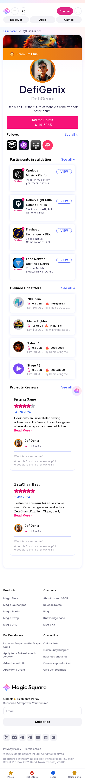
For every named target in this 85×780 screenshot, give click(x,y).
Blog (46, 611)
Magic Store (11, 598)
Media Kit (49, 624)
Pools (10, 776)
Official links (51, 643)
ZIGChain (34, 299)
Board (53, 776)
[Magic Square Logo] (6, 11)
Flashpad (32, 229)
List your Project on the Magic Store (22, 645)
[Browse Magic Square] (78, 11)
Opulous (32, 170)
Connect (65, 11)
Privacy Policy (12, 748)
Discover (16, 19)
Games (69, 19)
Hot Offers (32, 776)
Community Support (55, 650)
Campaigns (74, 776)
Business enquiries (55, 656)
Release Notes (52, 604)
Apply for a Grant (14, 669)
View (64, 171)
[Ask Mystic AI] (77, 391)
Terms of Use (32, 748)
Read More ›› (23, 430)
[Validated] (18, 174)
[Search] (23, 11)
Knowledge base (54, 618)
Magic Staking (12, 611)
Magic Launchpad (14, 604)
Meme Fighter (37, 321)
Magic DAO (10, 624)
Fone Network (36, 259)
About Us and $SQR (55, 598)
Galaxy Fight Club (39, 200)
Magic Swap (11, 618)
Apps (42, 19)
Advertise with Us (14, 663)
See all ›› (71, 134)
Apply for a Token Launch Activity (19, 655)
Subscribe (42, 721)
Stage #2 (33, 365)
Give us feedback (54, 669)
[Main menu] (15, 11)
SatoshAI (33, 343)
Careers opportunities (57, 663)
